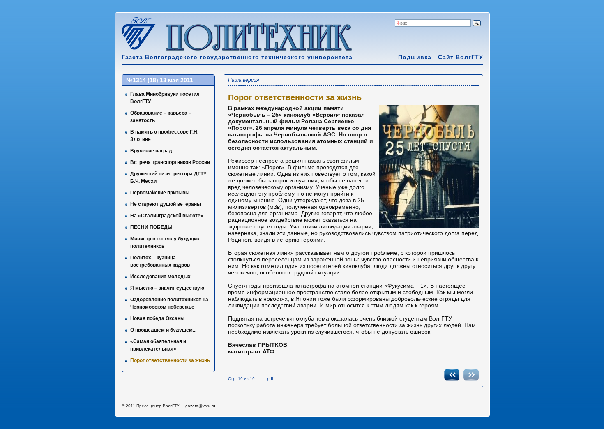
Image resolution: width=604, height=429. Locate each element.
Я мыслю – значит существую (167, 288)
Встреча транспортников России (170, 162)
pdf (270, 378)
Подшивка (414, 57)
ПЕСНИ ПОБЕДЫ (151, 227)
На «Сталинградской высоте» (166, 216)
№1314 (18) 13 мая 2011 (159, 80)
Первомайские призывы (159, 193)
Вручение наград (151, 151)
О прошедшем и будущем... (163, 330)
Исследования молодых (160, 276)
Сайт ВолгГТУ (460, 57)
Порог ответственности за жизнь (170, 360)
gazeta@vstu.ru (200, 406)
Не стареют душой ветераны (165, 204)
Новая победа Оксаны (157, 318)
